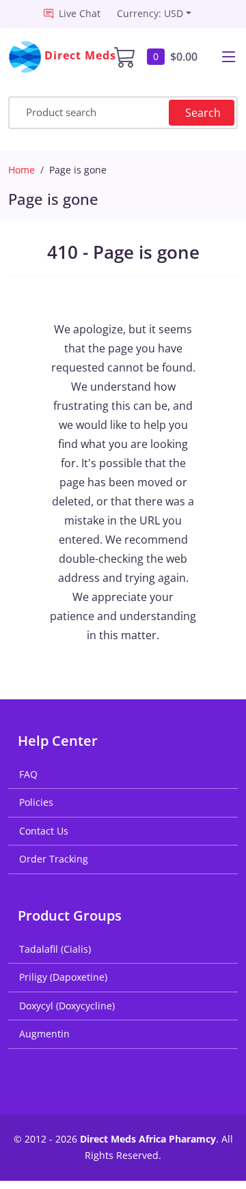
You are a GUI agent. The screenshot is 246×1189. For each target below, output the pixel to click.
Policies (36, 802)
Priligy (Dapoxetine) (63, 976)
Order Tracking (53, 858)
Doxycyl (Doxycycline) (67, 1005)
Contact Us (43, 830)
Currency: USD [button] (150, 13)
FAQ (28, 774)
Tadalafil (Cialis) (55, 948)
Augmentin (44, 1033)
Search (203, 112)
